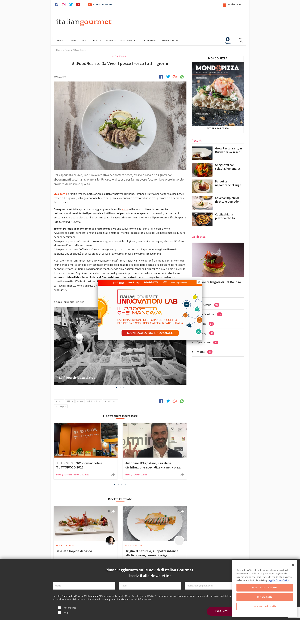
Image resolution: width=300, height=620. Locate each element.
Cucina (205, 323)
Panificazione (209, 314)
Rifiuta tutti (264, 596)
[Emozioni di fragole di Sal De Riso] (218, 260)
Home (59, 50)
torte (204, 351)
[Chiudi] (293, 565)
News (60, 40)
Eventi (109, 40)
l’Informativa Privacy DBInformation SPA (83, 596)
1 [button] (116, 387)
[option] (120, 346)
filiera (70, 401)
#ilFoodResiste (79, 50)
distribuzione (94, 401)
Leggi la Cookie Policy (278, 580)
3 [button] (123, 387)
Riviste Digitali (128, 40)
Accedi (228, 43)
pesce (59, 401)
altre (125, 209)
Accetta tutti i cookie (264, 587)
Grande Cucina (140, 474)
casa (80, 401)
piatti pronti (111, 401)
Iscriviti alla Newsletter (103, 4)
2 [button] (120, 387)
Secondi (138, 545)
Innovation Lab (170, 40)
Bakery (205, 333)
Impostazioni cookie (264, 606)
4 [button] (125, 484)
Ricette (59, 545)
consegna (61, 406)
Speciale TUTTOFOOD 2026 (76, 474)
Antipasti (70, 545)
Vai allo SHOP (234, 4)
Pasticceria (208, 305)
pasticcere (207, 342)
